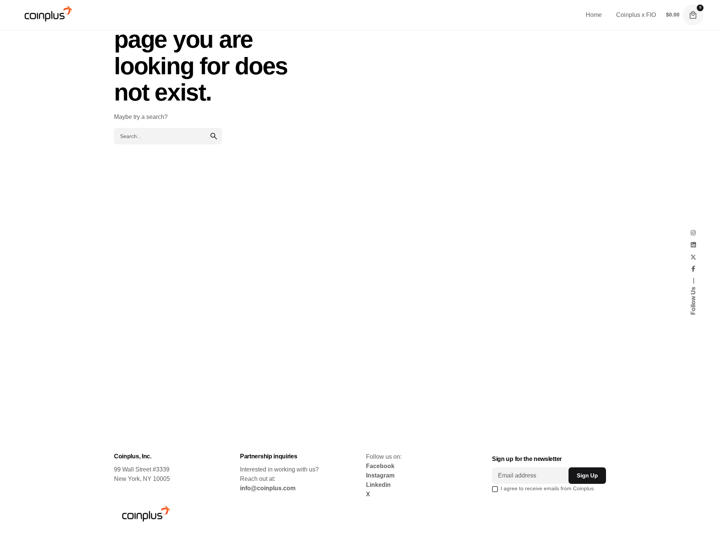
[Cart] (693, 15)
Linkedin (378, 485)
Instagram (380, 475)
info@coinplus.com (268, 488)
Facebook (380, 466)
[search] (214, 136)
